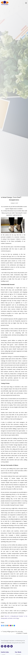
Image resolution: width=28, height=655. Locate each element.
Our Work (18, 652)
